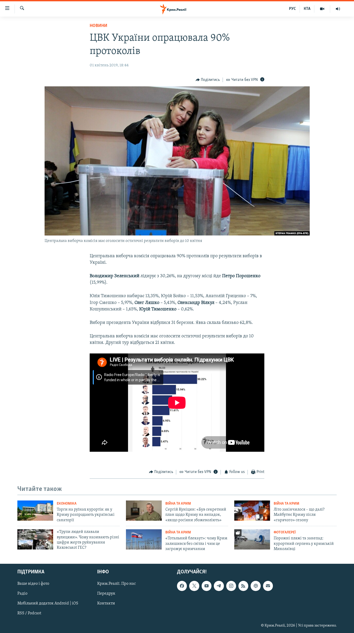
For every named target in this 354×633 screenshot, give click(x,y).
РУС (292, 9)
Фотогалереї (285, 532)
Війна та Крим (178, 504)
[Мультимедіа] (322, 8)
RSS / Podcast (29, 613)
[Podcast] (255, 586)
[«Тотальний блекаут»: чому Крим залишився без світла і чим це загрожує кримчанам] (144, 539)
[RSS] (243, 586)
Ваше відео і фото (33, 584)
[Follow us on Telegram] (219, 586)
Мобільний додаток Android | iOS (47, 603)
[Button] (208, 79)
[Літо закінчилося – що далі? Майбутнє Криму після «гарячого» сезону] (252, 510)
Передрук (106, 594)
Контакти (106, 603)
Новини (98, 26)
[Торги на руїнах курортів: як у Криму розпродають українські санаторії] (35, 510)
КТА (307, 9)
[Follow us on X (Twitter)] (194, 586)
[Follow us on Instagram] (231, 586)
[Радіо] (338, 8)
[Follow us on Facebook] (182, 586)
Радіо (22, 594)
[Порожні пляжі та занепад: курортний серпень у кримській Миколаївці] (252, 539)
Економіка (66, 504)
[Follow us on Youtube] (206, 586)
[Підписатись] (268, 586)
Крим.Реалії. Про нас (116, 584)
